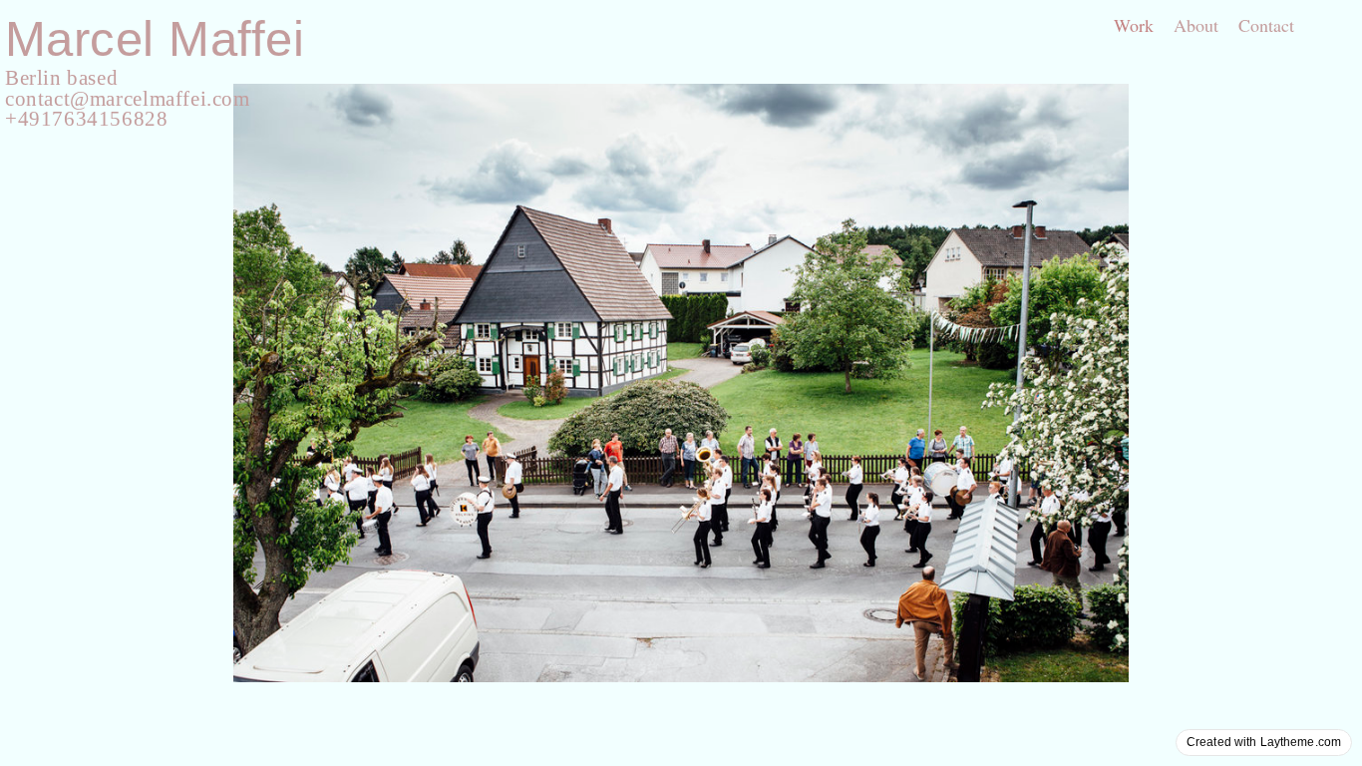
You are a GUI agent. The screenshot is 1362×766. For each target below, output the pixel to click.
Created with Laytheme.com (1264, 742)
